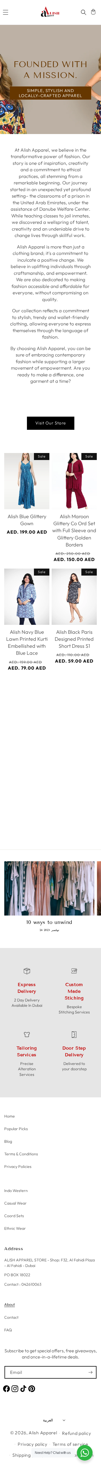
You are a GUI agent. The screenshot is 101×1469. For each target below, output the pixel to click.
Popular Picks (16, 1128)
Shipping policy (28, 1455)
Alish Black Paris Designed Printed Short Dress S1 (74, 639)
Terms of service (70, 1444)
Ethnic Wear (15, 1228)
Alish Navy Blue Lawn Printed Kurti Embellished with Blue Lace (27, 642)
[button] (5, 12)
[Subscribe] (90, 1372)
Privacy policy (32, 1444)
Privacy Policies (17, 1166)
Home (9, 1116)
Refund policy (76, 1433)
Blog (8, 1141)
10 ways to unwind (49, 922)
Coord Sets (14, 1215)
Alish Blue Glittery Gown (27, 520)
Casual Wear (15, 1203)
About (9, 1304)
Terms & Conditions (21, 1153)
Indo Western (16, 1190)
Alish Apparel (43, 1432)
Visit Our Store (50, 423)
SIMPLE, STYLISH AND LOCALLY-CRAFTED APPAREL (50, 93)
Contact (11, 1317)
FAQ (8, 1329)
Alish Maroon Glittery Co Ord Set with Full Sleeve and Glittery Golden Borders (74, 530)
